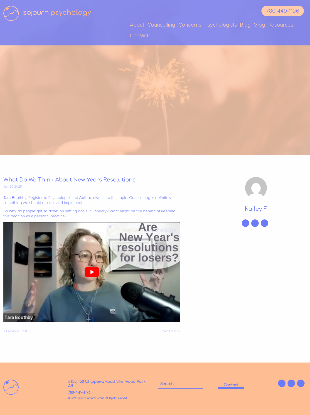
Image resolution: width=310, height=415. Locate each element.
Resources (280, 25)
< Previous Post (15, 331)
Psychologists (220, 25)
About (137, 25)
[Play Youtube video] (91, 272)
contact (231, 385)
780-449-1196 (282, 10)
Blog (245, 25)
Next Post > (171, 331)
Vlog (259, 25)
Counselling (161, 25)
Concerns (189, 25)
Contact (139, 36)
